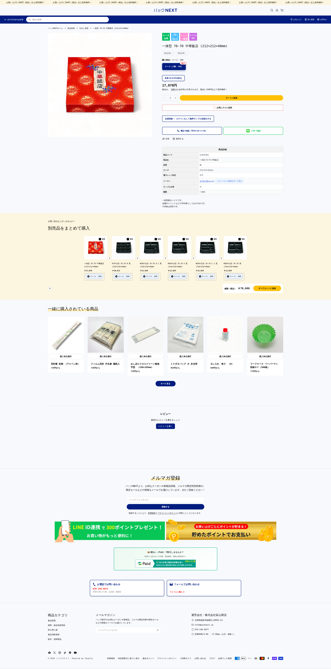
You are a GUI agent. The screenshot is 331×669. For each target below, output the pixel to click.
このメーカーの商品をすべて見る (229, 181)
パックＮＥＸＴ (63, 658)
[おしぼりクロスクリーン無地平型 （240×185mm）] (146, 335)
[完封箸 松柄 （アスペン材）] (66, 335)
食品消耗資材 (53, 634)
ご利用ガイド (185, 658)
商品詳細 (167, 53)
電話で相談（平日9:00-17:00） (193, 131)
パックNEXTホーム (55, 28)
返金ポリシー (148, 658)
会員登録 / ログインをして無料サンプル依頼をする (188, 119)
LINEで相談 (256, 131)
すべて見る (165, 383)
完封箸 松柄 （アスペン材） (65, 364)
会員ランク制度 (225, 658)
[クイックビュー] (80, 322)
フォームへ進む (176, 592)
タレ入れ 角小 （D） (222, 364)
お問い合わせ (200, 658)
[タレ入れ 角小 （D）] (225, 335)
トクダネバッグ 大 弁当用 (184, 364)
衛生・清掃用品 (54, 639)
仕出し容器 (83, 28)
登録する (165, 507)
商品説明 (181, 53)
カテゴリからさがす (15, 20)
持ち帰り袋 (53, 630)
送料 (173, 89)
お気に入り (297, 19)
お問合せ (323, 19)
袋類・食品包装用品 (56, 625)
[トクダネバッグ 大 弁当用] (185, 335)
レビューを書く (165, 426)
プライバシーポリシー (167, 513)
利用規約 (152, 513)
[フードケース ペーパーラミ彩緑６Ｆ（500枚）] (265, 335)
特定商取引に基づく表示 (128, 658)
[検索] (271, 10)
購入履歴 (311, 19)
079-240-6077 (100, 589)
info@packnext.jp (204, 625)
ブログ (212, 658)
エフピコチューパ (207, 181)
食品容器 (71, 28)
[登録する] (157, 630)
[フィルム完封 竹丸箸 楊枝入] (106, 335)
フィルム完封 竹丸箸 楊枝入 (105, 364)
